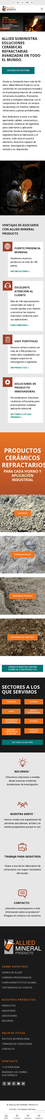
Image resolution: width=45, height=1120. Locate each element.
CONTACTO (8, 1048)
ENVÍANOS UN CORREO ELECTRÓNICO (14, 1074)
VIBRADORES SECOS (22, 554)
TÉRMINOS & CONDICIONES (17, 1043)
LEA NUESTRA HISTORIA (18, 70)
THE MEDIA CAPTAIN (26, 1109)
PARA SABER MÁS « (19, 325)
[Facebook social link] (13, 2)
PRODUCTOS (9, 1005)
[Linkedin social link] (32, 2)
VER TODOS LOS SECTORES (22, 742)
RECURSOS (7, 1020)
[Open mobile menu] (41, 8)
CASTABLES (22, 513)
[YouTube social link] (27, 2)
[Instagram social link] (22, 2)
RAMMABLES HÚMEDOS (22, 596)
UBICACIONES (9, 1015)
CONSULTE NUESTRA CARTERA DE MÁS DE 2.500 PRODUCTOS (22, 668)
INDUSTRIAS (9, 1010)
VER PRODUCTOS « (19, 367)
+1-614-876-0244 (10, 1066)
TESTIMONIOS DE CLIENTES (17, 987)
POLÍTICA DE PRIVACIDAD (16, 1038)
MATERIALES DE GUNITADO (22, 637)
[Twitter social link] (18, 2)
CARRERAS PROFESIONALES (16, 977)
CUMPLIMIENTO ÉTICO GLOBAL (19, 982)
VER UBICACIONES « (20, 271)
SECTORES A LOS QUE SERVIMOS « (20, 415)
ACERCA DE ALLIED (12, 972)
